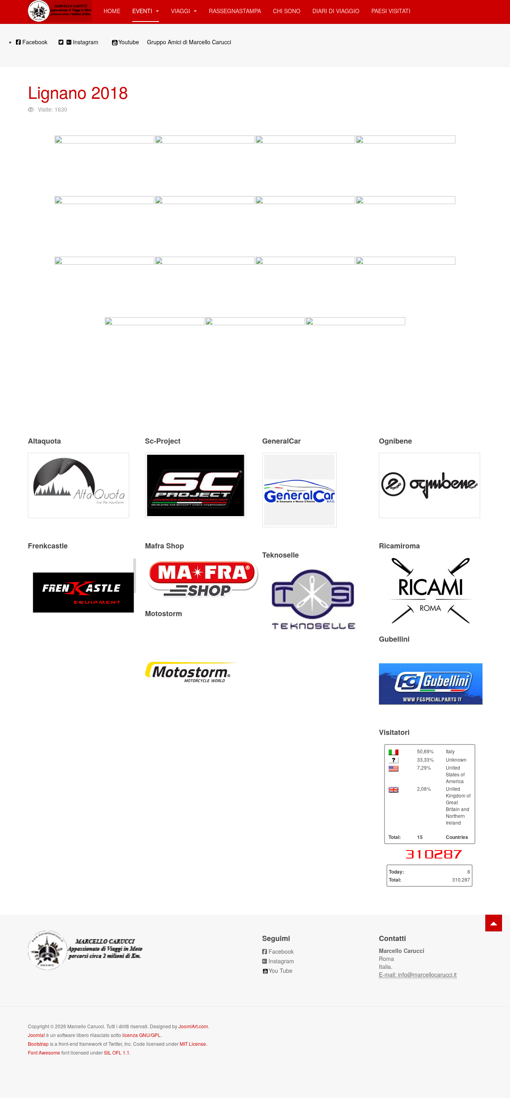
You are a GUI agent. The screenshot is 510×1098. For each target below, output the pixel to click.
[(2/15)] (205, 165)
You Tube (280, 970)
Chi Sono (286, 11)
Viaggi (181, 11)
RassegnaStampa (235, 11)
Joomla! (36, 1034)
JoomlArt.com (193, 1026)
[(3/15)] (305, 165)
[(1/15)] (104, 165)
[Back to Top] (493, 923)
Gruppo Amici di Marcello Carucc (188, 42)
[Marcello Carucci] (60, 11)
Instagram (85, 42)
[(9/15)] (104, 286)
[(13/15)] (154, 347)
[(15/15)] (355, 347)
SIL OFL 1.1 (116, 1052)
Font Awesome (44, 1052)
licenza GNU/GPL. (142, 1034)
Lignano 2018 (78, 92)
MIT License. (193, 1043)
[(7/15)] (305, 226)
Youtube (128, 42)
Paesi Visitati (390, 11)
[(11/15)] (305, 286)
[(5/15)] (104, 226)
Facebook (34, 42)
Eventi (143, 11)
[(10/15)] (205, 286)
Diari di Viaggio (335, 11)
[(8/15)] (405, 226)
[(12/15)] (405, 286)
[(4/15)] (405, 165)
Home (112, 11)
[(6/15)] (205, 226)
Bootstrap (38, 1043)
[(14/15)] (255, 347)
